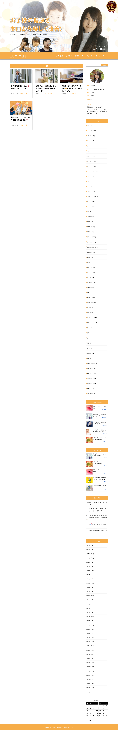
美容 (88, 338)
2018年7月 (89, 666)
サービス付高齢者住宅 (92, 171)
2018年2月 (89, 687)
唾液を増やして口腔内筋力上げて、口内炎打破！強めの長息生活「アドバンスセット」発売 (96, 517)
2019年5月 (89, 625)
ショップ (89, 56)
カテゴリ (69, 56)
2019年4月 (89, 629)
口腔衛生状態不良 (91, 247)
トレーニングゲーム (92, 196)
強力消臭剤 (90, 297)
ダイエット (90, 176)
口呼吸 (88, 221)
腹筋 (88, 358)
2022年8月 (89, 587)
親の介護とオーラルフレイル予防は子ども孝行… (21, 118)
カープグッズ (90, 166)
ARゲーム (89, 125)
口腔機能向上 (90, 242)
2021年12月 (89, 595)
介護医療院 (90, 216)
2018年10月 (89, 654)
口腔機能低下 (90, 237)
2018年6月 (89, 671)
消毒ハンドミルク (91, 323)
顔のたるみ (90, 388)
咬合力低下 (90, 272)
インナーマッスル (91, 151)
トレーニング (90, 191)
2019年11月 (89, 616)
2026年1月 (89, 549)
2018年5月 (89, 675)
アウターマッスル (91, 146)
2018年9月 (89, 658)
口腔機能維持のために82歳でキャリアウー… (19, 87)
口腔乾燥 (89, 232)
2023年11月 (89, 583)
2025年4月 (89, 570)
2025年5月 (89, 566)
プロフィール (79, 56)
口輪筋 (88, 257)
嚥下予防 (89, 277)
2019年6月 (89, 620)
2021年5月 (89, 608)
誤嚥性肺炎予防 (91, 378)
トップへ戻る (59, 56)
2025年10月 (89, 558)
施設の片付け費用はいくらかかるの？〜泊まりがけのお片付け (46, 88)
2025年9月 (89, 562)
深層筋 (88, 328)
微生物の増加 (90, 302)
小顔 (88, 292)
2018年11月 (89, 650)
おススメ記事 (90, 130)
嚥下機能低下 (90, 282)
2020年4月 (89, 612)
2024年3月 (89, 579)
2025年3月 (89, 574)
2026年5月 (89, 545)
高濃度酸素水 (90, 393)
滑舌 (88, 333)
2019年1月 (89, 641)
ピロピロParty (90, 201)
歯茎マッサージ (91, 317)
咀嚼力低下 (90, 267)
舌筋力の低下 (90, 368)
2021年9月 (89, 599)
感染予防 (89, 312)
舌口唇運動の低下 (91, 363)
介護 (88, 211)
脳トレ (88, 348)
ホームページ (100, 56)
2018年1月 (89, 692)
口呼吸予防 (90, 226)
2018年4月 (89, 679)
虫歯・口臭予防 (91, 373)
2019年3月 (89, 633)
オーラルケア (90, 161)
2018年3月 (89, 683)
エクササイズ (90, 156)
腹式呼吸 (89, 353)
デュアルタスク (91, 186)
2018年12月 (89, 646)
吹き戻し (89, 262)
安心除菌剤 (90, 287)
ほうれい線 (90, 141)
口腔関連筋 (90, 252)
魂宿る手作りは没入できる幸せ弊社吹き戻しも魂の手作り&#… (72, 88)
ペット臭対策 (90, 206)
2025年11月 (89, 553)
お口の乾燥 (90, 135)
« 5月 (90, 720)
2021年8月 (89, 604)
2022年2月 (89, 591)
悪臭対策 (89, 307)
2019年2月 (89, 637)
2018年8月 (89, 662)
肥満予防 (89, 343)
